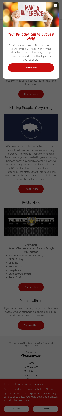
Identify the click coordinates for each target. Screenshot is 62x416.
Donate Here (31, 67)
